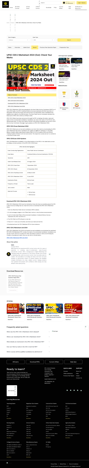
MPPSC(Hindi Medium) (70, 412)
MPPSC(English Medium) (70, 414)
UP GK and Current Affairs (52, 433)
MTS (47, 416)
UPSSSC (67, 429)
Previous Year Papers (68, 375)
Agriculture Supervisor (70, 427)
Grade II (8, 410)
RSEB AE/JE (28, 452)
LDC (27, 416)
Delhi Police (48, 412)
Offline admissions (68, 373)
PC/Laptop (48, 446)
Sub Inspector (29, 410)
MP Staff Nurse (10, 435)
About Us (78, 371)
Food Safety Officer (70, 425)
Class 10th (28, 433)
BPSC (66, 416)
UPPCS (66, 410)
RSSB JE (28, 450)
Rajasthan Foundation (31, 406)
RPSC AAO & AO (69, 435)
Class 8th (28, 429)
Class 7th (28, 427)
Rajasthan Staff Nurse (11, 431)
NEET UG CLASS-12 (11, 448)
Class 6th (28, 425)
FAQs (77, 373)
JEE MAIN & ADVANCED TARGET (14, 446)
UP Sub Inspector (50, 427)
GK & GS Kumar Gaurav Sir (52, 406)
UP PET (47, 431)
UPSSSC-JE (28, 448)
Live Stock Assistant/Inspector (72, 433)
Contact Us (79, 378)
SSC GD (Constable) (50, 410)
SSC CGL (48, 408)
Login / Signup (81, 2)
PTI (7, 416)
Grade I (8, 412)
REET (8, 406)
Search (69, 40)
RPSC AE (28, 454)
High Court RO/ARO (50, 435)
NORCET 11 (9, 425)
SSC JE (28, 446)
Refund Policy (63, 464)
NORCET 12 (9, 427)
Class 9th (28, 431)
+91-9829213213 (69, 3)
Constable (28, 412)
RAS (27, 408)
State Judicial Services (31, 444)
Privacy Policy (54, 464)
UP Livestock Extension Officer (53, 425)
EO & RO (67, 408)
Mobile (47, 444)
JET (66, 431)
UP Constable (49, 429)
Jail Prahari (28, 414)
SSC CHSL (48, 414)
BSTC (8, 414)
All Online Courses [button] (17, 7)
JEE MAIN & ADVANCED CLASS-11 (14, 444)
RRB (7, 429)
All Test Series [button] (28, 7)
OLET (8, 454)
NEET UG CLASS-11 (11, 452)
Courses (65, 371)
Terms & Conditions (73, 464)
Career (78, 375)
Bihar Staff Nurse (10, 433)
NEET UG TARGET (10, 450)
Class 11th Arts (29, 435)
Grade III (8, 408)
